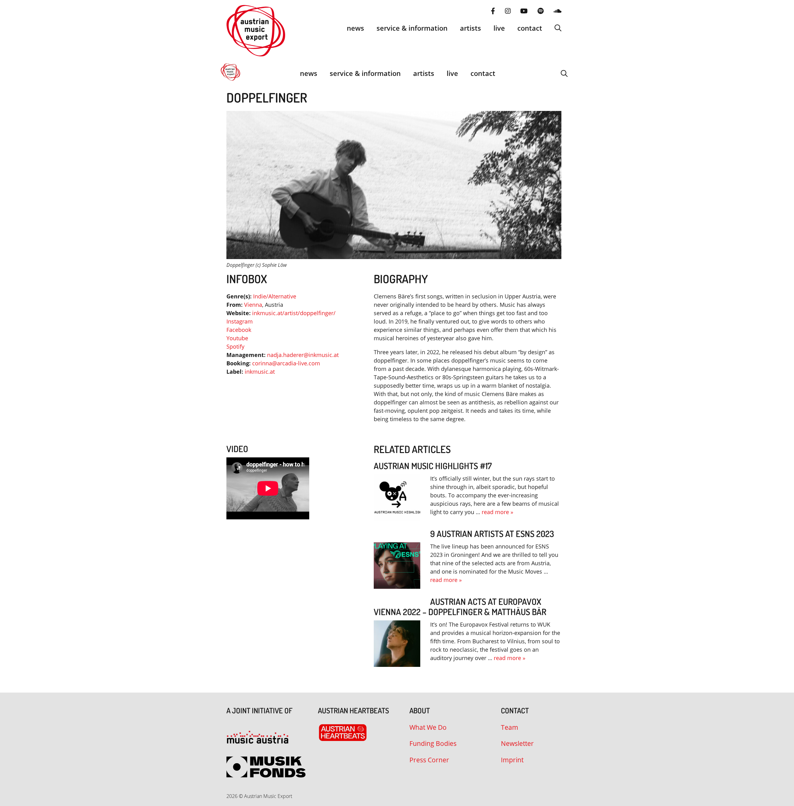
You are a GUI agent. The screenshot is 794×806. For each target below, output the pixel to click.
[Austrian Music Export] (230, 73)
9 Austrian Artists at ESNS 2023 (492, 533)
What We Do (428, 727)
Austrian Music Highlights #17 (433, 465)
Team (509, 727)
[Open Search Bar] (558, 28)
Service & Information (412, 28)
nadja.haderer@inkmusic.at (303, 355)
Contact (529, 28)
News (355, 28)
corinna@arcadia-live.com (286, 363)
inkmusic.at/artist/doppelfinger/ (294, 313)
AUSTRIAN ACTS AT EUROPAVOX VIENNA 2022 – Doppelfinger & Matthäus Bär (460, 607)
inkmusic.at (260, 371)
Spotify (235, 346)
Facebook (238, 329)
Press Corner (429, 759)
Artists (470, 28)
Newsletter (517, 743)
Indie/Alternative (274, 296)
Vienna (253, 304)
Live (499, 28)
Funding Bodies (433, 743)
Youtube (237, 338)
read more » (497, 512)
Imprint (512, 759)
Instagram (239, 321)
